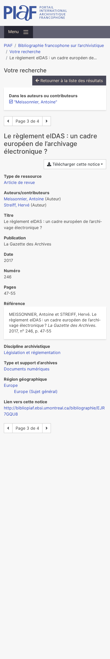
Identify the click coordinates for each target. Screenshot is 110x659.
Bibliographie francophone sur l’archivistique (61, 45)
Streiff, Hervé (16, 205)
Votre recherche (24, 51)
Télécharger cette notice (75, 164)
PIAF (8, 45)
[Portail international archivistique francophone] (55, 13)
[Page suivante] (46, 121)
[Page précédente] (8, 121)
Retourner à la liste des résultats (71, 80)
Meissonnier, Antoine (24, 198)
